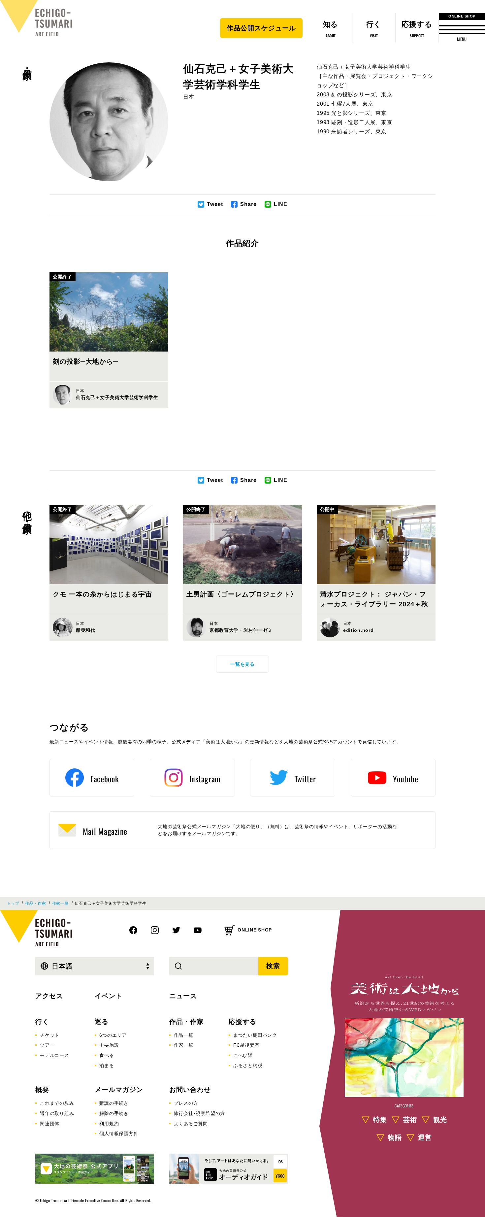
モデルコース (54, 1055)
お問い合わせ (190, 1089)
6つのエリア (113, 1035)
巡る (102, 1021)
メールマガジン (119, 1089)
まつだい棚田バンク (255, 1035)
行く (42, 1021)
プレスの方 (186, 1103)
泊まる (106, 1065)
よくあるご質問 (191, 1123)
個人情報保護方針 (118, 1133)
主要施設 (109, 1045)
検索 (273, 965)
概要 (42, 1089)
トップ (13, 903)
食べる (106, 1055)
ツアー (47, 1045)
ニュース (183, 995)
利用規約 (109, 1123)
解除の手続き (114, 1113)
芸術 (410, 1119)
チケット (49, 1035)
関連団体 (49, 1123)
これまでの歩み (57, 1103)
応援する (242, 1021)
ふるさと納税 (248, 1065)
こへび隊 (243, 1055)
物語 (395, 1137)
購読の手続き (114, 1103)
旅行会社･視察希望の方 (199, 1113)
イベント (108, 995)
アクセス (49, 995)
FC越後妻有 (246, 1045)
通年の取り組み (57, 1113)
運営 (425, 1137)
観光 (440, 1119)
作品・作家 (27, 63)
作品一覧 (183, 1035)
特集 (380, 1119)
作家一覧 (60, 903)
